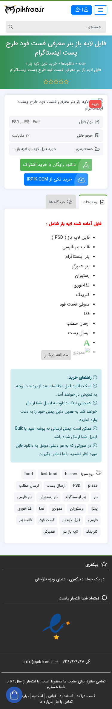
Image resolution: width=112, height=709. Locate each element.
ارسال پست (56, 486)
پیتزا (94, 508)
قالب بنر (25, 520)
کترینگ (92, 531)
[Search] (12, 27)
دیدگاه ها (57, 202)
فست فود (46, 520)
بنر (96, 497)
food (28, 474)
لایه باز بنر (70, 531)
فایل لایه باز (71, 520)
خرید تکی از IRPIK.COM (49, 179)
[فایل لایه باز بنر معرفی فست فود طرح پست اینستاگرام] (56, 105)
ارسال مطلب (29, 486)
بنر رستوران (48, 497)
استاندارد (66, 696)
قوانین (51, 696)
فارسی (93, 520)
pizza (93, 486)
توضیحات (90, 202)
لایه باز (21, 149)
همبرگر (50, 531)
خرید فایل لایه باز (42, 149)
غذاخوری (24, 508)
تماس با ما (64, 702)
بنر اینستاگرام (75, 497)
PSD (76, 486)
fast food (49, 474)
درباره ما (46, 702)
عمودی (57, 508)
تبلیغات (23, 696)
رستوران (76, 508)
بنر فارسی (24, 497)
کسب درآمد (85, 696)
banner (71, 474)
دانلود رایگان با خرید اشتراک (49, 164)
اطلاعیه (37, 696)
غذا (41, 508)
